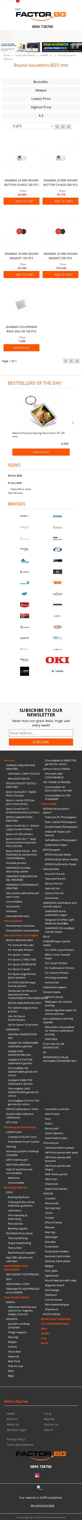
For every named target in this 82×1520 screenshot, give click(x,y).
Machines (14, 1178)
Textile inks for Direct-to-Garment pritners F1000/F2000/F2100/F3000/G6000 (24, 994)
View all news (15, 493)
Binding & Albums (15, 1187)
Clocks (49, 1213)
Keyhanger (51, 1237)
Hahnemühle (51, 869)
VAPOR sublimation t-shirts (22, 1109)
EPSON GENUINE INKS (19, 940)
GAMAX (44, 55)
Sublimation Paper (56, 845)
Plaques (50, 1227)
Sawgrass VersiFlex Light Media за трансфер (59, 921)
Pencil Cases (52, 1114)
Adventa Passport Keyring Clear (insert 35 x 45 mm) (38, 434)
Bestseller (41, 82)
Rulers (49, 1123)
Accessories (13, 906)
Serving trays (53, 1208)
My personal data (42, 1505)
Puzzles (49, 1217)
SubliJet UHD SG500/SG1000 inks (19, 1053)
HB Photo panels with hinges (58, 1167)
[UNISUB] (57, 593)
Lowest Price (41, 99)
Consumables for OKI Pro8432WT (57, 797)
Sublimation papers (54, 987)
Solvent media (51, 992)
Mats (11, 1371)
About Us (13, 1424)
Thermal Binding (18, 1238)
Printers (9, 760)
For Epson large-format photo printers (22, 975)
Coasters (50, 1198)
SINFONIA (51, 1039)
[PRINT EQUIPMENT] (24, 660)
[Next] (75, 49)
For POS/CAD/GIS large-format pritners (22, 984)
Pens (48, 1118)
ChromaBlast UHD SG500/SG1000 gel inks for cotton (23, 1092)
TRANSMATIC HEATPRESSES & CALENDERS (22, 1290)
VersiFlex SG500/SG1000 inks (22, 1036)
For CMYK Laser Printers (59, 950)
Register (49, 1419)
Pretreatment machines (20, 925)
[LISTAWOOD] (57, 604)
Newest (41, 90)
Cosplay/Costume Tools (22, 1137)
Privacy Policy (16, 1439)
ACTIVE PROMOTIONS (54, 1324)
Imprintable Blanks (25, 55)
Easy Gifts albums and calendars (19, 1259)
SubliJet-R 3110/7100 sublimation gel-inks (20, 1061)
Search (48, 1430)
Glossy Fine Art (54, 883)
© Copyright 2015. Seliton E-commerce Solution (41, 1517)
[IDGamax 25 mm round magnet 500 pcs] (60, 231)
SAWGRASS (12, 1029)
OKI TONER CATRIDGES (57, 782)
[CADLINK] (57, 638)
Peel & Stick (15, 1248)
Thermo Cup (15, 1366)
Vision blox (14, 1351)
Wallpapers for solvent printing (58, 1003)
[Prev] (6, 49)
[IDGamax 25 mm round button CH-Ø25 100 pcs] (21, 158)
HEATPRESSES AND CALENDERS (16, 1267)
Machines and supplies (21, 1252)
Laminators (15, 1210)
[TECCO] (57, 582)
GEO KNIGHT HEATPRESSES (22, 1274)
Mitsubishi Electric (19, 778)
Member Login (16, 1430)
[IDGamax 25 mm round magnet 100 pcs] (21, 231)
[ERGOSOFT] (24, 638)
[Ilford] (57, 538)
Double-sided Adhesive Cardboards (20, 1115)
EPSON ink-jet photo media (61, 859)
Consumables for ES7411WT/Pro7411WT (58, 788)
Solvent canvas (54, 997)
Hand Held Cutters (56, 1138)
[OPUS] (24, 615)
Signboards (52, 1275)
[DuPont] (57, 627)
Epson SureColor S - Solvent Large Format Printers (22, 827)
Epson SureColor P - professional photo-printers (22, 810)
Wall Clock (14, 1361)
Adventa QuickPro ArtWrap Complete (22, 1153)
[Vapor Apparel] (57, 549)
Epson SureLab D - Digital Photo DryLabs (21, 793)
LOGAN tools (13, 1132)
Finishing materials (56, 977)
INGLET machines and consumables (19, 1171)
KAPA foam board (16, 1160)
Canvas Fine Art (54, 893)
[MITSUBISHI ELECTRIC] (24, 671)
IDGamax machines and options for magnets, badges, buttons (22, 1310)
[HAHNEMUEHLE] (24, 538)
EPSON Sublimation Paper (60, 864)
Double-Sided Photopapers (61, 827)
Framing (11, 1146)
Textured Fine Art (55, 878)
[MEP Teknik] (57, 649)
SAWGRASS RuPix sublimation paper (56, 913)
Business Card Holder (58, 1256)
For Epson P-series (19, 969)
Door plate (51, 1270)
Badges (12, 1342)
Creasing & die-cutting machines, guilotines (21, 1203)
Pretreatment (13, 921)
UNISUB (48, 1193)
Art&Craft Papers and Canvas (58, 833)
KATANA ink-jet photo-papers (56, 810)
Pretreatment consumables (22, 930)
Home (7, 55)
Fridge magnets (17, 1332)
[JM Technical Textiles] (57, 560)
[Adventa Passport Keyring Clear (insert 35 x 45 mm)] (41, 412)
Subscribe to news (21, 489)
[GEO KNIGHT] (57, 615)
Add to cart (24, 201)
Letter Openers (54, 1133)
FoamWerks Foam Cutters (23, 1141)
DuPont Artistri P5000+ (56, 769)
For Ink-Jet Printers (56, 963)
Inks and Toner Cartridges (21, 935)
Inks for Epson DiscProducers (16, 1018)
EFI (45, 1052)
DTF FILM (11, 1122)
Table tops (51, 1179)
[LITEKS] (24, 571)
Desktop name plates (57, 1261)
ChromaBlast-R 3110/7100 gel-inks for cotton (23, 1102)
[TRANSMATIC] (24, 627)
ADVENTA (12, 1319)
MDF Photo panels (56, 1174)
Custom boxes (53, 1299)
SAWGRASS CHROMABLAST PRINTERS (22, 886)
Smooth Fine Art (55, 874)
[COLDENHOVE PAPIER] (24, 582)
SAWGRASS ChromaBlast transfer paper (60, 930)
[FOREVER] (24, 549)
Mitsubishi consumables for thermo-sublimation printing (59, 1030)
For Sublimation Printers (59, 968)
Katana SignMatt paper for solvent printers (61, 1012)
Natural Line (52, 888)
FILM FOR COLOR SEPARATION (53, 1045)
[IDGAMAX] (57, 671)
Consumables (14, 901)
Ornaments (52, 1246)
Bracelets (50, 1242)
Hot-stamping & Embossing (17, 1217)
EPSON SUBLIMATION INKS (24, 1003)
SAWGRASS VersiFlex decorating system (18, 869)
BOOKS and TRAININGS (56, 1319)
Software (11, 911)
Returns (12, 1419)
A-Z (41, 115)
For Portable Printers (20, 950)
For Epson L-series (19, 954)
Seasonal (13, 1356)
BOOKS (45, 1333)
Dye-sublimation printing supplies (58, 1020)
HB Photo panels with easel (61, 1152)
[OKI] (57, 660)
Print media (49, 804)
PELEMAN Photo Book (19, 1233)
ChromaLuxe (51, 1143)
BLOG (44, 1343)
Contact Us (51, 1424)
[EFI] (24, 593)
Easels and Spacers (56, 1188)
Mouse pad (52, 1128)
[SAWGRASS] (24, 527)
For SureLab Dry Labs (21, 945)
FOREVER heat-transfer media (57, 943)
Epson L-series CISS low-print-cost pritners (20, 802)
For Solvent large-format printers (22, 1009)
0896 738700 (42, 26)
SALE (44, 1328)
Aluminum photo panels (59, 1147)
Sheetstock (51, 1184)
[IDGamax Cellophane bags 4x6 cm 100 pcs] (21, 304)
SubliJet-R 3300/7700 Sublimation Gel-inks (20, 1082)
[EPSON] (57, 516)
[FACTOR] (24, 516)
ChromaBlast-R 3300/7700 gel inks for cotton (60, 762)
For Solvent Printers (57, 973)
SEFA (9, 1279)
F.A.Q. (48, 1413)
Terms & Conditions (20, 1445)
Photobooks (15, 1223)
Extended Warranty (17, 916)
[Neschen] (24, 560)
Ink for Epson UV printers (23, 1024)
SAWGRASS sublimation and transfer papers (60, 904)
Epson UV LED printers (19, 834)
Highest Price (41, 107)
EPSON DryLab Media (58, 854)
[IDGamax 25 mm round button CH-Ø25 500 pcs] (60, 158)
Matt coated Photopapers (60, 822)
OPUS (9, 1192)
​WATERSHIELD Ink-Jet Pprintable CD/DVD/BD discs (60, 1059)
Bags (11, 1375)
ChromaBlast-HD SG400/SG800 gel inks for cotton (23, 1071)
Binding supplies (18, 1228)
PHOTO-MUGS (51, 1314)
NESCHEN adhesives (18, 1164)
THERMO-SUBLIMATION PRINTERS (20, 767)
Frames (12, 1346)
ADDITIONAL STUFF (17, 1284)
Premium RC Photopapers (60, 817)
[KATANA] (57, 527)
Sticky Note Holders (57, 1251)
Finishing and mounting (19, 1127)
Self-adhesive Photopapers (61, 840)
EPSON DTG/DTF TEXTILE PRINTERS (21, 785)
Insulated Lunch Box (57, 1109)
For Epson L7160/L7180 (22, 959)
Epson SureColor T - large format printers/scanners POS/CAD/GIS (21, 842)
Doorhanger (52, 1290)
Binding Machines (18, 1197)
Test (44, 1338)
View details (21, 347)
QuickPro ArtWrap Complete (19, 1325)
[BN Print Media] (57, 571)
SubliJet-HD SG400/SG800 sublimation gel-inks (23, 1044)
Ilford (46, 936)
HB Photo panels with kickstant (58, 1159)
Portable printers (16, 863)
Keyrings (13, 1337)
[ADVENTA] (24, 604)
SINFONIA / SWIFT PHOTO (24, 773)
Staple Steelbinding (19, 1243)
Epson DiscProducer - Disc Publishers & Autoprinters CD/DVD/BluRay (21, 854)
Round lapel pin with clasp (60, 1280)
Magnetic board (54, 1285)
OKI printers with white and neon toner (22, 895)
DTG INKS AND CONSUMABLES (54, 775)
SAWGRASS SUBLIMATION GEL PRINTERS (21, 878)
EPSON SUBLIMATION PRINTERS (19, 819)
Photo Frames (53, 1222)
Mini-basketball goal (57, 1304)
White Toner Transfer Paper (57, 956)
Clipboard (51, 1295)
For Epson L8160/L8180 (22, 964)
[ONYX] (24, 649)
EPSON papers (52, 849)
